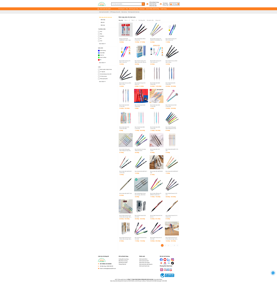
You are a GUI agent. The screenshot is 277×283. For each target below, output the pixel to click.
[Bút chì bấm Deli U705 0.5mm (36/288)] (126, 118)
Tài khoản (165, 3)
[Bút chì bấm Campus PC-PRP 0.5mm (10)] (172, 30)
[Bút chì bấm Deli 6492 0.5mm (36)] (172, 74)
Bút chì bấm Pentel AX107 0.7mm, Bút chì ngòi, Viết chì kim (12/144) (172, 239)
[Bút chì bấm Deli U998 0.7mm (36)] (141, 118)
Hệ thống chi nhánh (123, 262)
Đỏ (100, 59)
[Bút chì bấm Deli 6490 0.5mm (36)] (157, 74)
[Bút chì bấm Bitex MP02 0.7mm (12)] (141, 30)
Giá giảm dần (150, 20)
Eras (101, 31)
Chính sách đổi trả (143, 259)
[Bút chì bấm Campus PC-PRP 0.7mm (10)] (126, 52)
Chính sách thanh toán (144, 266)
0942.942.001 (152, 4)
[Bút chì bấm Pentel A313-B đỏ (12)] (157, 206)
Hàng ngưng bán (104, 78)
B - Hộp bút (102, 71)
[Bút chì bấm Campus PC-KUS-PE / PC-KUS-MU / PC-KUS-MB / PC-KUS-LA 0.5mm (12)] (157, 30)
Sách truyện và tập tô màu (106, 69)
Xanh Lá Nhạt (103, 57)
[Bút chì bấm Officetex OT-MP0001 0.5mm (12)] (157, 184)
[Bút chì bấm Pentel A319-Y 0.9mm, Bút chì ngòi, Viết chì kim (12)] (126, 229)
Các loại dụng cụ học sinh (105, 74)
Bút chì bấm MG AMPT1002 (125, 193)
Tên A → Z (127, 20)
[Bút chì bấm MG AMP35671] (141, 162)
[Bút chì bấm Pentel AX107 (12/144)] (157, 229)
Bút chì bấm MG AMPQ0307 (172, 171)
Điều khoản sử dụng (123, 260)
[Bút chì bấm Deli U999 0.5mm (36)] (157, 118)
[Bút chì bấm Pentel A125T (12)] (172, 184)
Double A (102, 36)
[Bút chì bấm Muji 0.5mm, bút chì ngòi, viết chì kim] (141, 184)
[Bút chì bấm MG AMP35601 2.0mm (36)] (126, 162)
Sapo (161, 279)
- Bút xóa (102, 25)
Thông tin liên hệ (122, 264)
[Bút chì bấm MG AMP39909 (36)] (157, 162)
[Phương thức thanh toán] (166, 269)
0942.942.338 (152, 5)
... (171, 245)
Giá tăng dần (141, 20)
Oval (101, 40)
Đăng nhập (165, 5)
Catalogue (142, 8)
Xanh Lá (102, 55)
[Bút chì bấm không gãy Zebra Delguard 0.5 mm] (172, 118)
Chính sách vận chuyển (144, 262)
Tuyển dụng (163, 8)
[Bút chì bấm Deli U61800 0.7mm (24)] (172, 96)
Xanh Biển (102, 52)
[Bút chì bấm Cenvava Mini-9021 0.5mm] (172, 52)
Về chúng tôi (121, 8)
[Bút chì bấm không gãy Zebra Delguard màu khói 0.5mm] (126, 140)
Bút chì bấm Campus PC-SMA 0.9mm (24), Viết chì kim (140, 62)
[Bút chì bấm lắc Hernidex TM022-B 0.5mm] (141, 140)
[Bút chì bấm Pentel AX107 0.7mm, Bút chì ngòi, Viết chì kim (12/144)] (172, 229)
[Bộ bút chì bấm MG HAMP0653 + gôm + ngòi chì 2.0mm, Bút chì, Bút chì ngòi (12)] (126, 30)
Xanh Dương (103, 50)
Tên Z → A (134, 20)
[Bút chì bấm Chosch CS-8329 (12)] (141, 74)
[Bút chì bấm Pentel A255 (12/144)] (141, 206)
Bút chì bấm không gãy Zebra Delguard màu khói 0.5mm (125, 151)
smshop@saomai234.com (109, 268)
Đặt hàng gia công (133, 8)
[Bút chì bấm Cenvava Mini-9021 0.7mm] (126, 74)
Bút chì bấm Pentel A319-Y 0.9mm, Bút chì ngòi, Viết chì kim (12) (125, 239)
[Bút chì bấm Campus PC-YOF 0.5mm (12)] (157, 52)
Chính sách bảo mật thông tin (145, 264)
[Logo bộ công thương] (167, 275)
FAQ (127, 8)
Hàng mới (157, 20)
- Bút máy (102, 19)
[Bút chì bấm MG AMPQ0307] (172, 162)
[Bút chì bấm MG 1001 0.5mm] (157, 140)
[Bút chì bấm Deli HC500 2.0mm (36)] (141, 96)
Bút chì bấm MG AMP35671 (141, 171)
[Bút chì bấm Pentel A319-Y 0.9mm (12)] (172, 206)
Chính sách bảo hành (144, 260)
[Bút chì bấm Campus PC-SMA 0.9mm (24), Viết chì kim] (141, 52)
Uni (100, 38)
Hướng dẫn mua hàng (123, 259)
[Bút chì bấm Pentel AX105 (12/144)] (141, 229)
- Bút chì (102, 22)
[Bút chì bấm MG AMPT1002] (126, 184)
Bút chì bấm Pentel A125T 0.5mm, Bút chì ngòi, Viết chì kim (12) (125, 217)
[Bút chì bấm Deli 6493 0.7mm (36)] (126, 96)
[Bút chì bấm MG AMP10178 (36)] (172, 140)
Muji (101, 33)
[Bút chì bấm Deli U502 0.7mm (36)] (157, 96)
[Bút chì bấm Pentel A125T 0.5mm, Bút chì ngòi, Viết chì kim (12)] (126, 206)
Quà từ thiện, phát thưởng (152, 8)
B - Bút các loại (103, 76)
